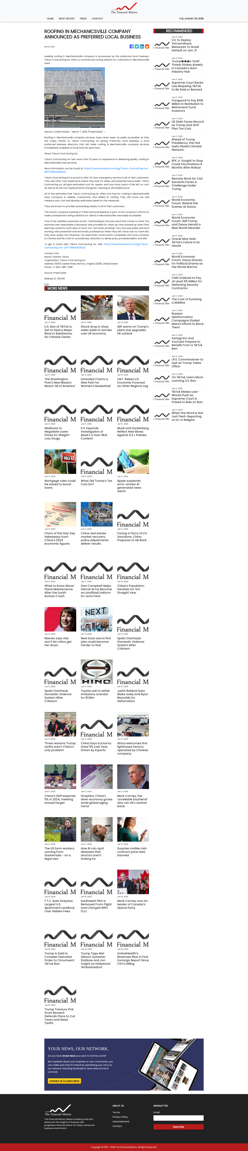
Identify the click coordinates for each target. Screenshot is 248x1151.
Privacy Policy (120, 1117)
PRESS (83, 18)
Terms (116, 1112)
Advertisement (121, 1121)
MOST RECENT (67, 18)
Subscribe (178, 1126)
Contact (117, 1126)
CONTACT (97, 18)
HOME (50, 18)
